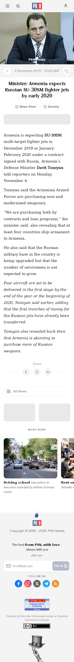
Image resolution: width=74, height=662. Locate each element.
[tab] (28, 637)
